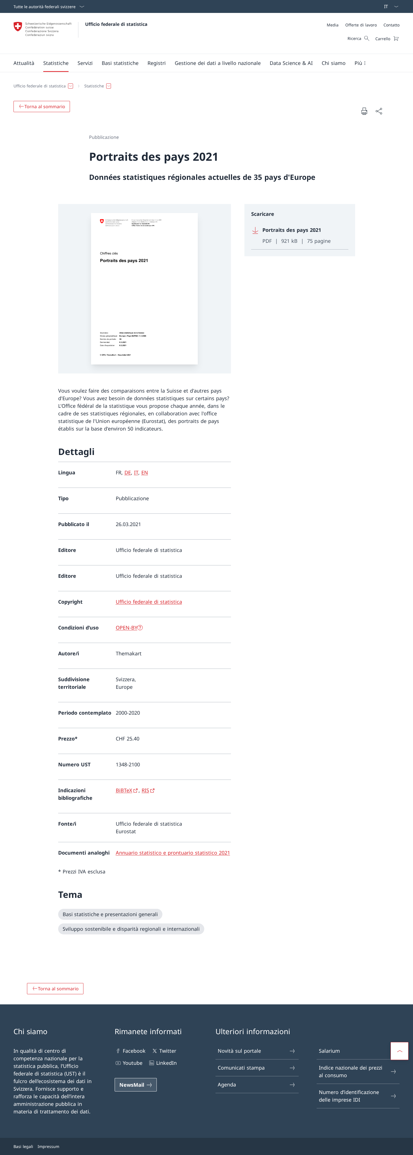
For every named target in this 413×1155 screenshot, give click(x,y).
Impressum (48, 1146)
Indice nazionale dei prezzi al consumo (350, 1071)
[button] (24, 63)
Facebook (134, 1050)
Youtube (132, 1062)
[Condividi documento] (378, 111)
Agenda (227, 1084)
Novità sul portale (239, 1050)
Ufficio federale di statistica (116, 24)
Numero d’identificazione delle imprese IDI (349, 1096)
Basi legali (23, 1146)
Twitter (167, 1050)
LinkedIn (166, 1062)
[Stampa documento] (364, 111)
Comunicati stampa (241, 1067)
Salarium (329, 1050)
